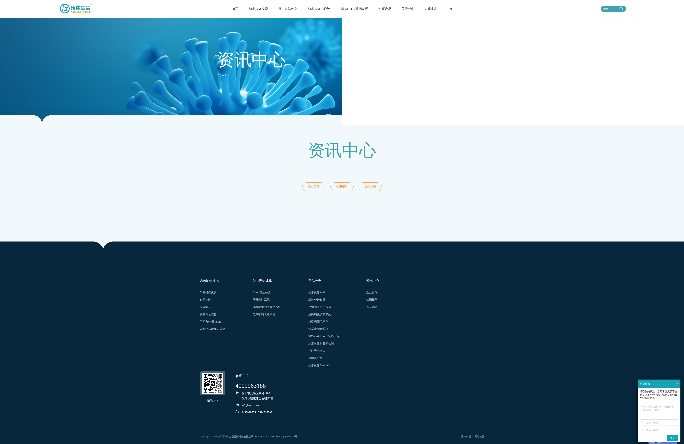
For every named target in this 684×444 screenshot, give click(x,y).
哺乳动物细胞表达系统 (267, 306)
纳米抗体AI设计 (319, 9)
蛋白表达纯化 (287, 9)
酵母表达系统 (261, 299)
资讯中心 (431, 9)
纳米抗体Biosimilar (319, 365)
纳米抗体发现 (258, 9)
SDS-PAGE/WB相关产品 (323, 336)
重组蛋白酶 (315, 358)
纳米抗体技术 (209, 280)
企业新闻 (314, 186)
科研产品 (385, 9)
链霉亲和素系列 (318, 328)
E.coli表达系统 (262, 292)
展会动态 (370, 186)
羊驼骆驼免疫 (208, 292)
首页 (235, 9)
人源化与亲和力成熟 (212, 328)
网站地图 (479, 436)
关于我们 (407, 9)
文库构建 (205, 299)
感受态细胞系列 (318, 321)
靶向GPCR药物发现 (354, 9)
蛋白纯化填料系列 (319, 314)
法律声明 (466, 436)
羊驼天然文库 (316, 350)
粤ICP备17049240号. (287, 436)
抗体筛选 (205, 306)
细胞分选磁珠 (316, 299)
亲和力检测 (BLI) (210, 321)
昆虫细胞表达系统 (264, 314)
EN (450, 9)
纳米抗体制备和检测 (321, 343)
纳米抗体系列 (316, 292)
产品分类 (314, 280)
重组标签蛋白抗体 (319, 306)
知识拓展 (342, 186)
